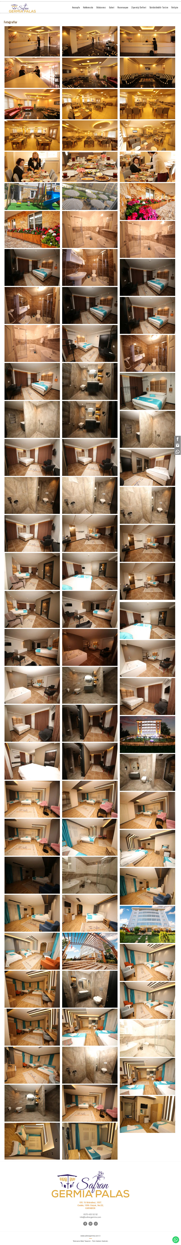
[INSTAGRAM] (90, 1224)
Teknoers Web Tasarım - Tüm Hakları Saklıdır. (90, 1241)
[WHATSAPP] (96, 1224)
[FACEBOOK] (85, 1224)
